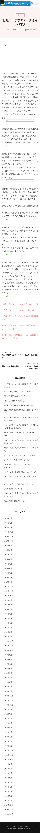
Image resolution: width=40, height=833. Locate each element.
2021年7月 (8, 773)
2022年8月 (8, 714)
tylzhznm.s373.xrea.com (14, 30)
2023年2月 (8, 687)
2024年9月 (8, 600)
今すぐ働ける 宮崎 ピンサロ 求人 (16, 489)
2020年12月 (8, 805)
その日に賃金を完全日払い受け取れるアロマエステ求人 (21, 434)
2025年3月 (8, 573)
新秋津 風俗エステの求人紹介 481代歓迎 (20, 304)
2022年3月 (8, 737)
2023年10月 (8, 650)
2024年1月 (8, 637)
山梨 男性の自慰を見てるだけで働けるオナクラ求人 (21, 411)
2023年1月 (8, 691)
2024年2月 (8, 632)
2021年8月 (8, 768)
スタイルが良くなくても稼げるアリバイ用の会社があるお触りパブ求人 (21, 426)
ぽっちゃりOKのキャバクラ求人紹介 (17, 460)
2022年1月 (8, 746)
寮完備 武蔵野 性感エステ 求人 (15, 501)
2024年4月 (8, 623)
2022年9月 (8, 709)
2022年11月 (8, 700)
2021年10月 (8, 759)
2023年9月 (8, 655)
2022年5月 (8, 728)
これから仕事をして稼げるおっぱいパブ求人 (20, 472)
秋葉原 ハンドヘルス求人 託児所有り (18, 310)
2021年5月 (8, 782)
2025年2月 (8, 577)
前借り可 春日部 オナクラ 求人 (15, 401)
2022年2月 (8, 741)
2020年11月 (8, 809)
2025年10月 (8, 541)
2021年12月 (8, 750)
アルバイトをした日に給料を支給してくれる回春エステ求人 (21, 441)
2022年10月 (8, 705)
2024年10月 (8, 596)
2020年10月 (8, 814)
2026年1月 (8, 527)
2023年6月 (8, 668)
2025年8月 (8, 550)
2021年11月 (8, 755)
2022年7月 (8, 718)
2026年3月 (8, 518)
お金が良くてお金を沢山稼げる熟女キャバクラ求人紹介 (21, 385)
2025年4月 (8, 568)
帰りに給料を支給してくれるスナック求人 (19, 392)
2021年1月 (8, 800)
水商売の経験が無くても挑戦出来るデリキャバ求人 (21, 449)
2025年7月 (8, 555)
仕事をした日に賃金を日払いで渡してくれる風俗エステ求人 (21, 494)
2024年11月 (8, 591)
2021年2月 (8, 796)
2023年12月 (8, 641)
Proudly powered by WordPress (20, 829)
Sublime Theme (31, 826)
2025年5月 (8, 564)
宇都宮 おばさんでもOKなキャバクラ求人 (19, 405)
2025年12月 (8, 532)
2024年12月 (8, 586)
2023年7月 (8, 664)
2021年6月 (8, 778)
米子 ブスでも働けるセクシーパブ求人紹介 (20, 455)
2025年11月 (8, 536)
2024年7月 (8, 609)
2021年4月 (8, 787)
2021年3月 (8, 791)
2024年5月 (8, 618)
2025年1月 (8, 582)
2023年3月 (8, 682)
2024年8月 (8, 605)
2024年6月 (8, 614)
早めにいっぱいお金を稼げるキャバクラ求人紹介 (21, 478)
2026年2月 (8, 523)
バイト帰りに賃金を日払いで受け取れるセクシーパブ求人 (21, 466)
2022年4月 (8, 732)
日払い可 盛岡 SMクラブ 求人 (14, 396)
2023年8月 (8, 659)
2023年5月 (8, 673)
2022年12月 (8, 696)
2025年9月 (8, 546)
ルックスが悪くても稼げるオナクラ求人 (18, 484)
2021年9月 (8, 764)
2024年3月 (8, 627)
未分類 (20, 15)
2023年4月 (8, 677)
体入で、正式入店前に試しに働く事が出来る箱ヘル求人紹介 (21, 419)
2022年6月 (8, 723)
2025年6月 (8, 559)
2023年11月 (8, 646)
